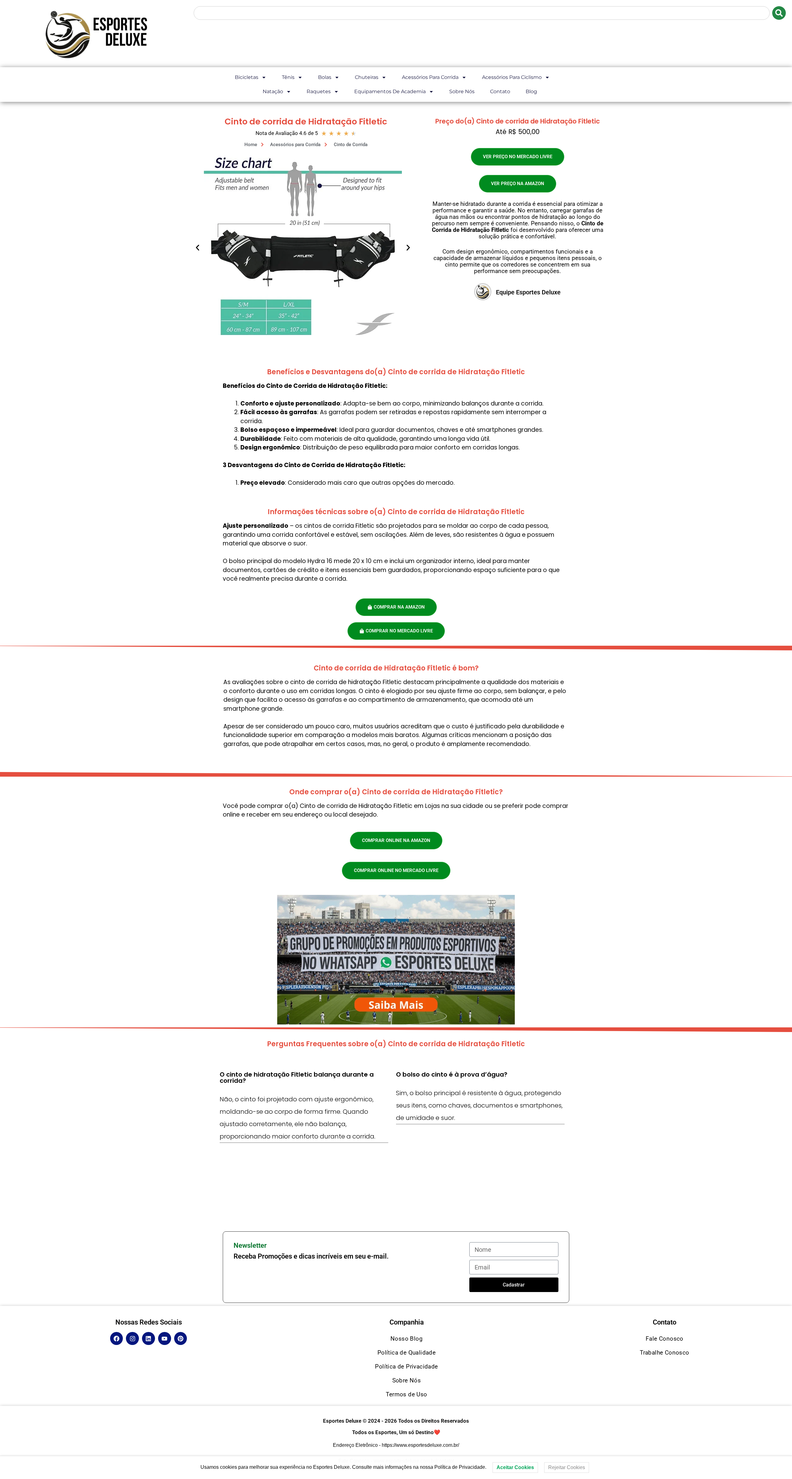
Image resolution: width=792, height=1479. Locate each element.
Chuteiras (366, 77)
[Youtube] (164, 1338)
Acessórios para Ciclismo (512, 77)
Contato (500, 91)
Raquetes (319, 91)
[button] (197, 247)
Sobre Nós (462, 91)
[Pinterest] (180, 1338)
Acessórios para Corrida (430, 77)
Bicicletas (246, 77)
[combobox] (482, 13)
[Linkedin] (148, 1338)
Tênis (288, 77)
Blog (531, 91)
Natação (273, 91)
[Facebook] (116, 1338)
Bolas (324, 77)
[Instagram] (132, 1338)
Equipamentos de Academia (390, 91)
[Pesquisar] (779, 13)
